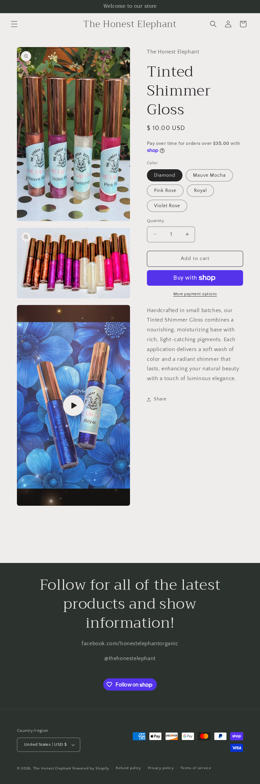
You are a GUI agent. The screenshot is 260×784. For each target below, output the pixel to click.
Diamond (164, 175)
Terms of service (195, 768)
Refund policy (128, 768)
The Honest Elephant (52, 768)
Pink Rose (165, 190)
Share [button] (160, 399)
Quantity (155, 220)
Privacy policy (161, 768)
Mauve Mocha (209, 175)
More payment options (195, 294)
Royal (200, 190)
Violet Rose (167, 206)
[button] (14, 24)
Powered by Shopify (90, 768)
